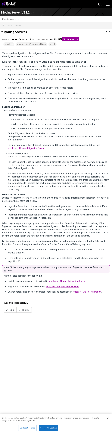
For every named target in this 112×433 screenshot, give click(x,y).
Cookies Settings (27, 428)
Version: (5, 39)
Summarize (72, 39)
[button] (56, 25)
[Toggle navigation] (108, 4)
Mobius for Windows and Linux (32, 44)
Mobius (9, 44)
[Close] (108, 418)
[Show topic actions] (108, 31)
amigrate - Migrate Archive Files (62, 286)
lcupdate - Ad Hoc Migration (87, 291)
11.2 (53, 44)
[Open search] (99, 4)
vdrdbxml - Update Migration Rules (26, 148)
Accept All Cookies (48, 428)
